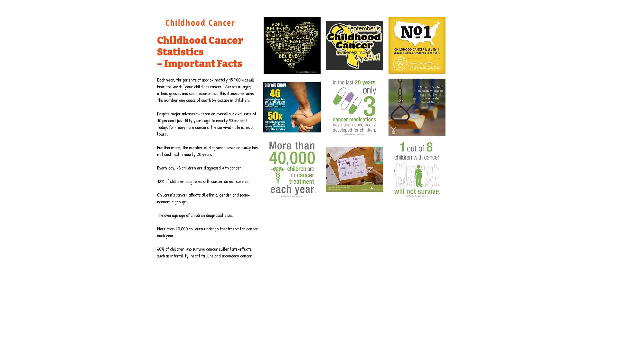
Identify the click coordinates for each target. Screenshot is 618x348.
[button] (292, 45)
